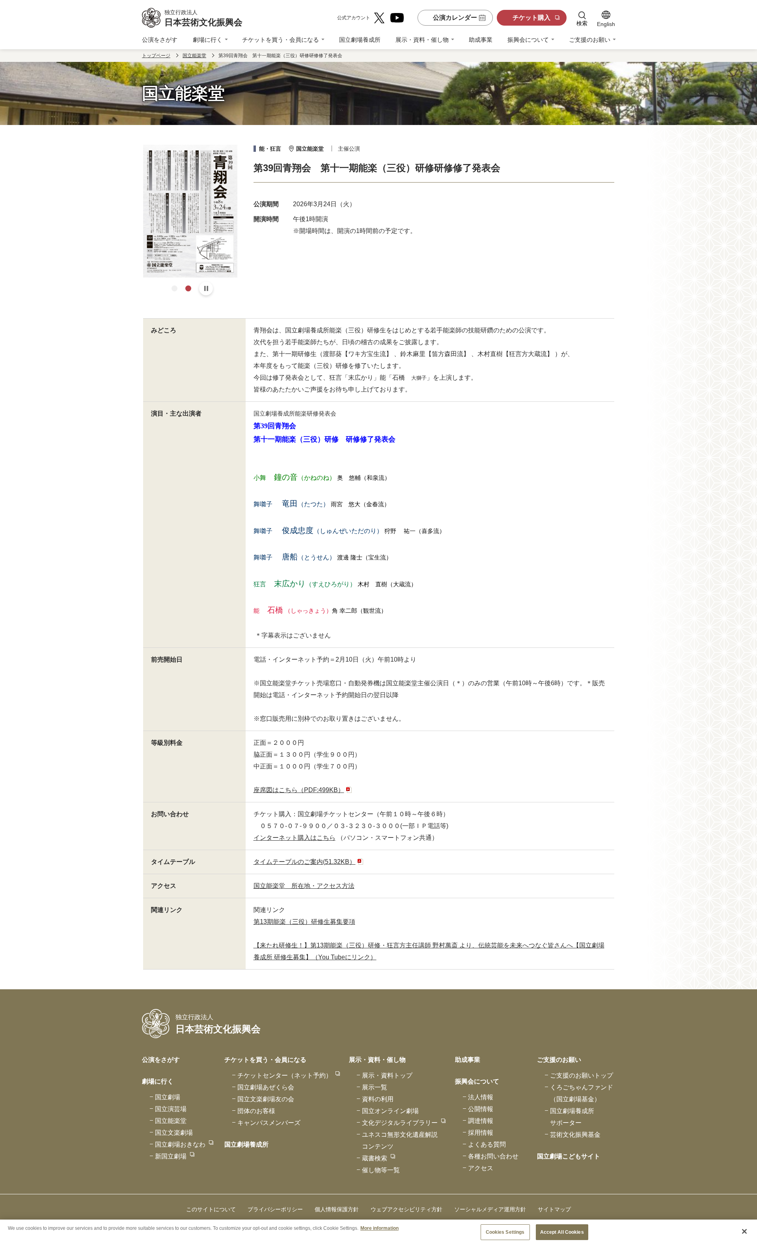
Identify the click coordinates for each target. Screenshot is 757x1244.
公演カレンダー (455, 17)
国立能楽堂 (194, 55)
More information (379, 1228)
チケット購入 (531, 17)
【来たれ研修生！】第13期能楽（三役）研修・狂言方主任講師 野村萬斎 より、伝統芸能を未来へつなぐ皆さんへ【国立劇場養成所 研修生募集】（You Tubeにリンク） (429, 951)
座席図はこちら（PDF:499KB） (299, 790)
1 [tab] (174, 288)
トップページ (156, 55)
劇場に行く (207, 39)
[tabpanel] (190, 211)
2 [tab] (188, 288)
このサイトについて (211, 1209)
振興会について (528, 39)
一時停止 (206, 288)
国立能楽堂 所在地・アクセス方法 (304, 885)
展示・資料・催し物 (422, 39)
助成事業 (480, 39)
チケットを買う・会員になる (280, 39)
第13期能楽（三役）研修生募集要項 (304, 921)
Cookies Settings (505, 1232)
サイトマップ (554, 1209)
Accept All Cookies (562, 1232)
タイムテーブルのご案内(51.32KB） (305, 861)
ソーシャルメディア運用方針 (490, 1209)
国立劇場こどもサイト (568, 1156)
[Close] (744, 1231)
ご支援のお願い (589, 39)
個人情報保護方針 (337, 1209)
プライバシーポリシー (275, 1209)
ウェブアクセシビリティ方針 (406, 1209)
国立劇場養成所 (359, 39)
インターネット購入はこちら (295, 837)
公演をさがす (159, 39)
